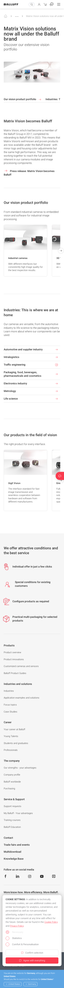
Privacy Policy (17, 926)
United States (14, 984)
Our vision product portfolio (20, 99)
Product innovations (14, 659)
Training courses (12, 820)
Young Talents (11, 736)
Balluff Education (12, 827)
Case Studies (10, 711)
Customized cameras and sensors (21, 666)
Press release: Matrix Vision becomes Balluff (29, 173)
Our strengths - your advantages (20, 767)
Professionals (11, 750)
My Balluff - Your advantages (18, 813)
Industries (9, 691)
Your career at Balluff (14, 729)
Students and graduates (16, 743)
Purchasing (9, 788)
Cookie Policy (51, 922)
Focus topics (10, 704)
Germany (32, 984)
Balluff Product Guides (15, 673)
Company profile (12, 774)
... (17, 15)
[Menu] (58, 4)
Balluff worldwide (12, 781)
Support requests (12, 806)
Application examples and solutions (21, 697)
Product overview (12, 652)
